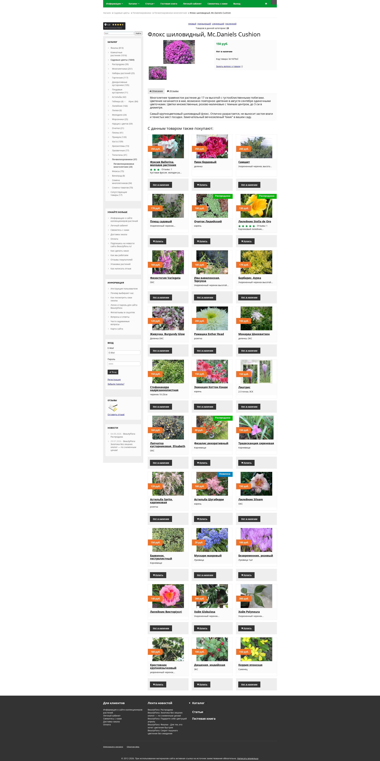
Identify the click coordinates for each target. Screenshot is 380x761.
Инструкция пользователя (124, 288)
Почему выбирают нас (122, 293)
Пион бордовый (205, 162)
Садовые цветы (122, 12)
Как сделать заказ (120, 250)
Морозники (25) (120, 119)
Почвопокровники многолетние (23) (124, 165)
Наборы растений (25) (123, 73)
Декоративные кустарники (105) (120, 83)
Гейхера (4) (117, 101)
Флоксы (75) (118, 171)
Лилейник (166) (120, 105)
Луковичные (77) (120, 150)
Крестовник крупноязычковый (163, 666)
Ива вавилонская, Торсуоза (207, 279)
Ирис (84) (133, 101)
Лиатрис (244, 387)
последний (230, 23)
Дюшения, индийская (209, 665)
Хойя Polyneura (249, 611)
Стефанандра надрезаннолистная (164, 388)
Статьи (149, 3)
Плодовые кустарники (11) (120, 91)
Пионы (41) (117, 132)
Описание (157, 91)
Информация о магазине (113, 747)
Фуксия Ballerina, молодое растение (163, 163)
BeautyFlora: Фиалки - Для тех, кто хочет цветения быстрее (165, 726)
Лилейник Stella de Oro (254, 221)
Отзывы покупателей (121, 259)
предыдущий (204, 23)
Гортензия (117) (120, 77)
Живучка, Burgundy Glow (167, 334)
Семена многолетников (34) (122, 182)
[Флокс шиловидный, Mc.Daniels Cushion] (179, 51)
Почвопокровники (142, 12)
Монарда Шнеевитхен (254, 334)
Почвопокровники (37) (124, 159)
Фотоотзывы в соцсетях (123, 312)
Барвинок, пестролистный (161, 557)
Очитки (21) (118, 128)
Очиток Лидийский (208, 221)
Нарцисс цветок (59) (122, 123)
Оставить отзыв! (116, 414)
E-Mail (111, 348)
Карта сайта (117, 328)
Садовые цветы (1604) (122, 59)
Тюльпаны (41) (119, 154)
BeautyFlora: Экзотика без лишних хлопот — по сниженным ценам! (123, 446)
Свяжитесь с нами (120, 230)
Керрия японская (250, 665)
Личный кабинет (119, 225)
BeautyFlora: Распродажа (160, 709)
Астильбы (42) (119, 97)
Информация (113, 3)
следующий (218, 23)
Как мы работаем (119, 255)
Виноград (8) (118, 175)
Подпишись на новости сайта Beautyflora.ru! (122, 245)
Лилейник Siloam (250, 499)
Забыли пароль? (116, 384)
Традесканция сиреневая (256, 443)
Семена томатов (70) (122, 187)
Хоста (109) (117, 141)
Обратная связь (133, 747)
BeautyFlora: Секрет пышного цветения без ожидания (163, 732)
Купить (203, 184)
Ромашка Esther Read (209, 334)
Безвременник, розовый (255, 555)
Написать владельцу (247, 758)
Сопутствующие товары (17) (119, 193)
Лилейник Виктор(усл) (166, 611)
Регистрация (114, 379)
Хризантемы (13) (120, 146)
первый (192, 23)
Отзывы (174, 91)
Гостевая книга (204, 719)
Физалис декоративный (211, 443)
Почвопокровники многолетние (170, 12)
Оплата (114, 238)
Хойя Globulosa (204, 611)
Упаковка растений (120, 264)
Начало (107, 12)
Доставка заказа (119, 234)
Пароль (111, 359)
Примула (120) (119, 137)
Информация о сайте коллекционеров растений (124, 219)
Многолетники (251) (122, 68)
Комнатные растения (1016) (119, 54)
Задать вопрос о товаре (228, 66)
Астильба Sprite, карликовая (161, 501)
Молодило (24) (119, 114)
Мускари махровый (208, 555)
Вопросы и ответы (120, 316)
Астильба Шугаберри (209, 499)
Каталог (133, 3)
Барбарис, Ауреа (249, 278)
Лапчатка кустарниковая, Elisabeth (167, 444)
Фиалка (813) (117, 48)
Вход (114, 372)
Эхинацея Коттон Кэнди (211, 387)
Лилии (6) (117, 110)
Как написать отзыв (121, 268)
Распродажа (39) (120, 64)
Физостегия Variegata (165, 278)
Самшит (244, 162)
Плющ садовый (161, 221)
